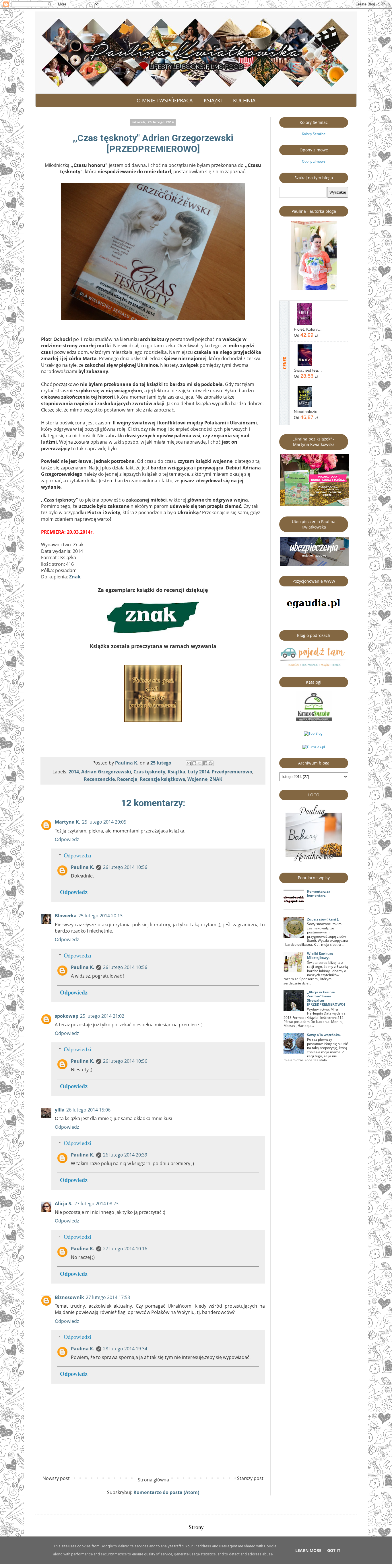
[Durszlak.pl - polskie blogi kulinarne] (313, 746)
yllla (60, 1110)
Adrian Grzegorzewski (106, 772)
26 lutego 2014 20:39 (125, 1155)
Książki (213, 100)
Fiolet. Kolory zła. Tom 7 (308, 329)
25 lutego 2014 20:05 (104, 822)
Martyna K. (67, 822)
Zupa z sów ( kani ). (323, 919)
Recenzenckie (99, 779)
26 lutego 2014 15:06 (88, 1110)
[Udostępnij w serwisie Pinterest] (211, 763)
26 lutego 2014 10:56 (125, 867)
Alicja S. (64, 1203)
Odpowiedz (67, 839)
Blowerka (66, 915)
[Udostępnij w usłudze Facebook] (205, 763)
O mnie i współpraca (165, 100)
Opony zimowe (313, 161)
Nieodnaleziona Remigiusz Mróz (308, 411)
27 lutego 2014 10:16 (125, 1248)
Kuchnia (244, 100)
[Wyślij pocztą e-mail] (189, 763)
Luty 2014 (198, 772)
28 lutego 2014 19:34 (125, 1348)
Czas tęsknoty (149, 772)
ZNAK (216, 779)
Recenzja (127, 779)
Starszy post (250, 1478)
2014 (74, 772)
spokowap (66, 1016)
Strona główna (153, 1480)
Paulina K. (82, 867)
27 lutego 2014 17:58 (108, 1297)
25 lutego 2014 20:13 (100, 915)
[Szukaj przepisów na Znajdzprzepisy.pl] (313, 733)
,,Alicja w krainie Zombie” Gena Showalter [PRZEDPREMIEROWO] (326, 998)
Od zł (306, 335)
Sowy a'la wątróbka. (324, 1034)
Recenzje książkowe (162, 779)
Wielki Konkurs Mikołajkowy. (320, 955)
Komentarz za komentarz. (318, 893)
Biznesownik (69, 1297)
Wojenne (197, 779)
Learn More (308, 1550)
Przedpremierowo (232, 772)
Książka (176, 772)
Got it (333, 1550)
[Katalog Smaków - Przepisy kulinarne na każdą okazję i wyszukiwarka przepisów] (314, 719)
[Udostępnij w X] (200, 763)
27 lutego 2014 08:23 (96, 1203)
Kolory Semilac (313, 133)
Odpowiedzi (78, 855)
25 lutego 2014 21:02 (102, 1016)
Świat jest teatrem (308, 370)
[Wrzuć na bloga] (194, 763)
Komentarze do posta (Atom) (166, 1492)
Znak (75, 577)
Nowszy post (56, 1478)
